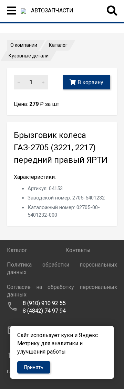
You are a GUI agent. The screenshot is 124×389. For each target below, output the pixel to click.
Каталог (58, 45)
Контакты (78, 250)
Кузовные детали (29, 55)
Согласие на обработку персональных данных (62, 291)
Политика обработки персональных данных (62, 268)
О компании (23, 45)
